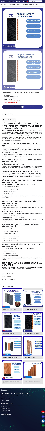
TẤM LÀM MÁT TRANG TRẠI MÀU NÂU (32, 381)
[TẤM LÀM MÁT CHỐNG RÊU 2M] (33, 298)
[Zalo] (43, 421)
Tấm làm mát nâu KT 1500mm (29, 357)
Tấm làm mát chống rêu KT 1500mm (9, 309)
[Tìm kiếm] (43, 1)
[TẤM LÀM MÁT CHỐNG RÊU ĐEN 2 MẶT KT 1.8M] (22, 28)
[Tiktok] (25, 1)
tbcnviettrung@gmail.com (15, 1)
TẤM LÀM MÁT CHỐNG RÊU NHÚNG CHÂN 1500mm (11, 382)
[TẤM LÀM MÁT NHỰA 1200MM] (12, 322)
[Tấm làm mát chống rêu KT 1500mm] (12, 298)
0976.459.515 (4, 1)
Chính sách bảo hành (6, 410)
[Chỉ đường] (43, 412)
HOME (2, 4)
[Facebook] (23, 1)
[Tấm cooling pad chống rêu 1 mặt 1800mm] (12, 346)
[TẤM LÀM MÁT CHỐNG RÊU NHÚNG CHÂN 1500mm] (12, 370)
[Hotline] (43, 425)
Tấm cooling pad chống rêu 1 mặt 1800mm (10, 357)
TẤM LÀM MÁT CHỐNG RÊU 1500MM (31, 333)
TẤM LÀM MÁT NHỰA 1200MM (9, 333)
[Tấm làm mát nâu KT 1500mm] (33, 346)
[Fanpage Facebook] (43, 416)
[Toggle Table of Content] (13, 120)
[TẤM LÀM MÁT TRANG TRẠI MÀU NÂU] (33, 370)
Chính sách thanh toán (6, 406)
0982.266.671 (32, 106)
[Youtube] (27, 1)
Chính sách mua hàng (6, 411)
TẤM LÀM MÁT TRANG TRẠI (10, 4)
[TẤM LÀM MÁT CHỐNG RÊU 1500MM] (33, 322)
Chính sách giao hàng (6, 408)
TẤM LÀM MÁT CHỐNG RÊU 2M (30, 309)
